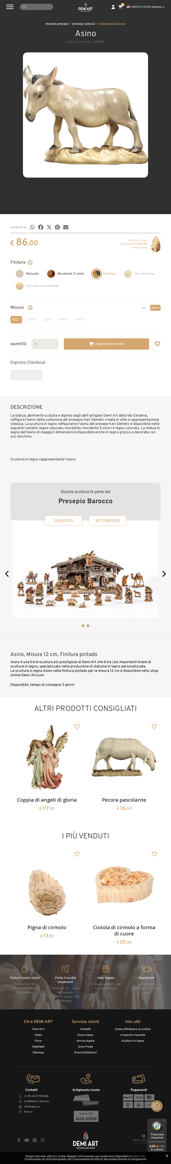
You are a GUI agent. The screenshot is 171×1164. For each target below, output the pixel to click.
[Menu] (164, 1121)
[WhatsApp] (32, 227)
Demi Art (38, 1029)
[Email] (65, 227)
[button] (7, 575)
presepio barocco (112, 24)
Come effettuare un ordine (133, 1029)
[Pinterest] (57, 227)
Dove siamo (85, 1035)
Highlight (38, 1047)
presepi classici (83, 24)
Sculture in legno (132, 1041)
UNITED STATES (146, 7)
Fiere (38, 1041)
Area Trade (85, 1047)
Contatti (85, 1029)
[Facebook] (40, 227)
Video (38, 1035)
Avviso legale (86, 1041)
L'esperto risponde (132, 1035)
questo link (138, 1156)
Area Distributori (85, 1052)
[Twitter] (49, 227)
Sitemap (38, 1052)
